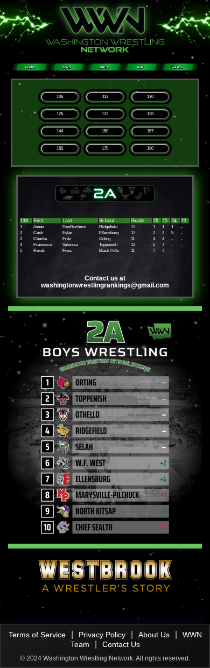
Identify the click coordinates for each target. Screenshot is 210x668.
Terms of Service (37, 634)
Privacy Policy (102, 634)
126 (60, 113)
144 (60, 131)
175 (105, 148)
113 (105, 96)
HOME (29, 67)
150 (105, 131)
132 (105, 113)
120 (150, 96)
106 (60, 96)
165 (60, 148)
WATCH (177, 67)
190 (150, 148)
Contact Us (121, 644)
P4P (140, 67)
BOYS (66, 67)
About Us (154, 634)
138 (150, 113)
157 (150, 131)
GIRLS (103, 67)
